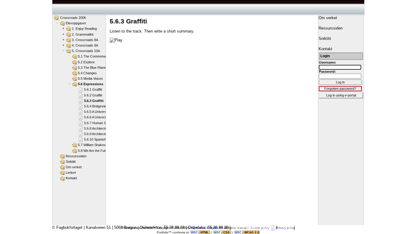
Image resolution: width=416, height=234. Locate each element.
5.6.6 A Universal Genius (102, 117)
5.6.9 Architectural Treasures (105, 134)
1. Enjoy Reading (84, 28)
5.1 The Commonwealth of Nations (103, 56)
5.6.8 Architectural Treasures (105, 128)
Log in (340, 82)
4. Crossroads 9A (85, 45)
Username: (327, 62)
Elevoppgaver (76, 23)
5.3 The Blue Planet (92, 67)
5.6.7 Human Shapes (99, 123)
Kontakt (71, 178)
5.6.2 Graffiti (93, 95)
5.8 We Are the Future (94, 150)
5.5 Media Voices (90, 78)
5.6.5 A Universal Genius (102, 112)
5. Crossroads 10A (86, 51)
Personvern (306, 227)
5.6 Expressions (90, 84)
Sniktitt (71, 161)
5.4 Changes (87, 73)
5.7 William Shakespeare (96, 145)
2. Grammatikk (83, 34)
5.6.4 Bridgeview (96, 106)
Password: (327, 71)
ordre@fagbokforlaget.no (253, 227)
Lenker (71, 172)
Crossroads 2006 (73, 17)
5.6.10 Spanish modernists (103, 139)
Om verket (74, 167)
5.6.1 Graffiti (93, 89)
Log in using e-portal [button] (341, 95)
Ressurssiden (76, 156)
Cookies (285, 227)
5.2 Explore (86, 62)
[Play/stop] (116, 40)
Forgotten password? (340, 88)
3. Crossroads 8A (85, 40)
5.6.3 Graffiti (94, 101)
